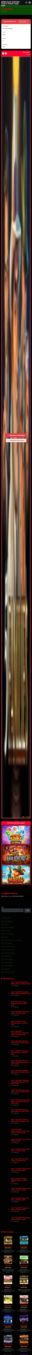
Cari (2, 907)
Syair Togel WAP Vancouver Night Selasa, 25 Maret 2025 (20, 1091)
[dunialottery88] (24, 1343)
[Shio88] (8, 1263)
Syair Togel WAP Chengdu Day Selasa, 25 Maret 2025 (21, 1169)
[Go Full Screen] (6, 53)
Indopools (8, 1285)
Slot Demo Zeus (6, 918)
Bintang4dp (24, 1325)
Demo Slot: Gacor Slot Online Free (11, 940)
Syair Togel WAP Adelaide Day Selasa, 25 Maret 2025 (21, 1218)
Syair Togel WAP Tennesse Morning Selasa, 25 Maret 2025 (20, 1052)
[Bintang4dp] (24, 1323)
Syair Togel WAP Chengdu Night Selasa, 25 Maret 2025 (20, 1042)
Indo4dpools (24, 1246)
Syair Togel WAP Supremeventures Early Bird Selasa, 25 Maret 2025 (20, 1131)
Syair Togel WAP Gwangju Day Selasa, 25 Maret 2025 (20, 1189)
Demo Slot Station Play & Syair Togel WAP (10, 3)
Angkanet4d (8, 1305)
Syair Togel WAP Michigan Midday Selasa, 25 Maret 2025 (20, 983)
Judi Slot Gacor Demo (7, 946)
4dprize (24, 1285)
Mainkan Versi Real (17, 435)
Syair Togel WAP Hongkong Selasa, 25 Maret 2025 (20, 1012)
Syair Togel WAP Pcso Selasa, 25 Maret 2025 (21, 1140)
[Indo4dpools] (24, 1244)
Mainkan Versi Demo (17, 440)
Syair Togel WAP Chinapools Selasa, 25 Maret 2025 (20, 1208)
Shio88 (8, 1266)
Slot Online (4, 937)
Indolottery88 (8, 1325)
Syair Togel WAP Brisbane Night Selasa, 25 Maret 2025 (20, 1110)
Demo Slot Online (6, 943)
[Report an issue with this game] (3, 53)
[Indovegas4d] (8, 1244)
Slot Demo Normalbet (7, 950)
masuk (10, 896)
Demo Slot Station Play (8, 972)
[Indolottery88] (8, 1323)
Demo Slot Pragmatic (7, 927)
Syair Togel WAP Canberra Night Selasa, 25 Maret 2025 (20, 1120)
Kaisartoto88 (24, 1266)
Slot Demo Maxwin (7, 921)
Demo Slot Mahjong (7, 965)
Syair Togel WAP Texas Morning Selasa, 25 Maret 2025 (19, 1023)
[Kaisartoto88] (24, 1263)
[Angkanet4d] (8, 1303)
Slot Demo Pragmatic (7, 934)
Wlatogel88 (24, 1305)
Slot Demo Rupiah (6, 962)
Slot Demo (4, 924)
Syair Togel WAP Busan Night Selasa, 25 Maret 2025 (20, 1150)
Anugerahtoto (8, 1345)
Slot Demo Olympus (7, 959)
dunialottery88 (24, 1345)
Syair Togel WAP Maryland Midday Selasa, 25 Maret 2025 (20, 992)
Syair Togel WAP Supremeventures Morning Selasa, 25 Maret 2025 (20, 1032)
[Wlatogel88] (24, 1303)
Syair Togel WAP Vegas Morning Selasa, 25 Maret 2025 (19, 1003)
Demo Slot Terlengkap (8, 953)
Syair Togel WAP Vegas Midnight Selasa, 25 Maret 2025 (19, 1180)
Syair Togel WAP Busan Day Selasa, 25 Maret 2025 (20, 1199)
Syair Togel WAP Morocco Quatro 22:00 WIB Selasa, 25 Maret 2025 (20, 1062)
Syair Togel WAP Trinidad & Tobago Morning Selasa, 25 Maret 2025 (20, 1082)
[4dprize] (24, 1283)
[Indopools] (8, 1283)
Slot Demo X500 (6, 956)
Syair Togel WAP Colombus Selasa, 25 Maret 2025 (20, 1159)
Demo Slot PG (5, 969)
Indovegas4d (8, 1246)
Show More (22, 21)
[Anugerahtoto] (8, 1343)
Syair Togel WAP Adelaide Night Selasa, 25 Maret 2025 (20, 1071)
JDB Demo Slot (5, 931)
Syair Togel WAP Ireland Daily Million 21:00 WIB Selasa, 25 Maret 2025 (20, 1101)
